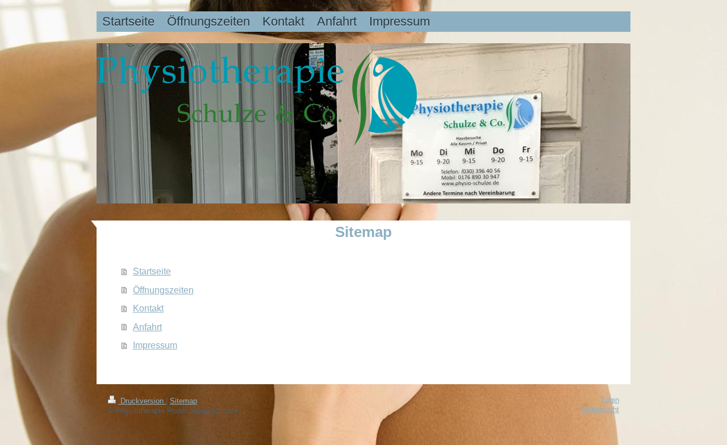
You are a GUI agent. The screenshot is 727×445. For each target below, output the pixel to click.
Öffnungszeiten (163, 290)
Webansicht (599, 410)
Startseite (152, 271)
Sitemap (183, 401)
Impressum (155, 345)
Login (610, 400)
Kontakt (148, 308)
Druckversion (142, 401)
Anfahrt (147, 327)
